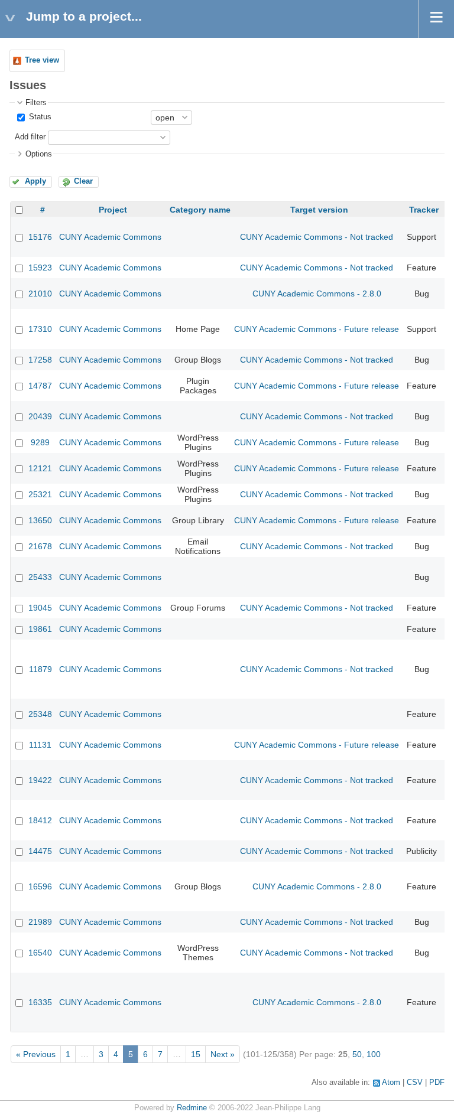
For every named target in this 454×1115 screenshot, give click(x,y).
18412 (40, 820)
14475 (40, 851)
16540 (40, 952)
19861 (40, 629)
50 (357, 1054)
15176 (40, 237)
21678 (40, 546)
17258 (40, 359)
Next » (222, 1054)
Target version (319, 209)
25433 (40, 577)
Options (38, 154)
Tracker (424, 209)
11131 (40, 744)
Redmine (192, 1108)
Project (113, 209)
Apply (35, 181)
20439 (40, 416)
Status (39, 117)
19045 (40, 607)
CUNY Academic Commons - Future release (316, 329)
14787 (40, 385)
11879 (40, 669)
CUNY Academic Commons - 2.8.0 (316, 293)
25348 (40, 714)
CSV (415, 1082)
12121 (40, 468)
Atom (391, 1082)
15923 (40, 267)
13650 (40, 520)
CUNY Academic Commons (110, 237)
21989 (40, 922)
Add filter (30, 137)
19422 (40, 780)
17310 (40, 329)
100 (374, 1054)
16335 (40, 1002)
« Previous (36, 1054)
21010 (40, 293)
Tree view (42, 60)
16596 (40, 886)
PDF (437, 1082)
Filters (36, 103)
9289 (40, 442)
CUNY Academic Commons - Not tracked (316, 237)
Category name (200, 209)
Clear (83, 181)
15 (195, 1054)
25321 (40, 494)
